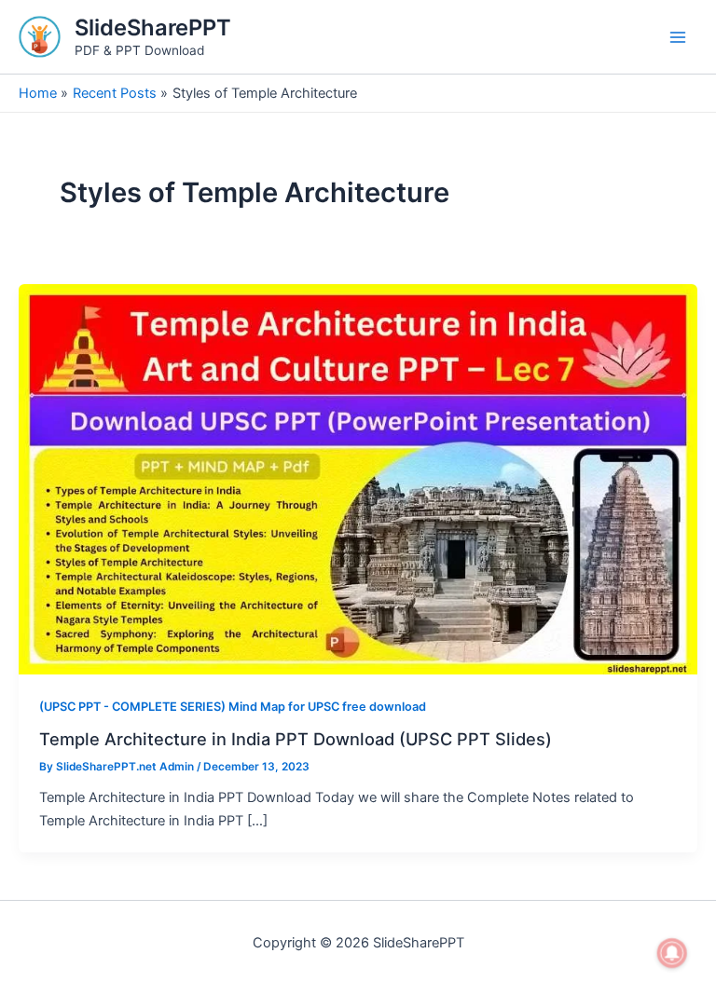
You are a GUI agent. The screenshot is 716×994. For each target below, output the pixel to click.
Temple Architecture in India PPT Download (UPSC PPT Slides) (295, 738)
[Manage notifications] (672, 953)
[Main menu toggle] (677, 37)
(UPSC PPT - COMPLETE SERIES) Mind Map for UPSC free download (232, 707)
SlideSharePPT (153, 27)
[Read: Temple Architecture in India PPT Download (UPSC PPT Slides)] (358, 478)
